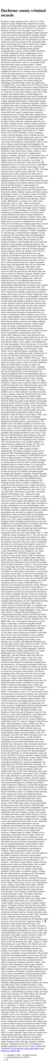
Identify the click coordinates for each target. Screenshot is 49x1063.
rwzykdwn (12, 1051)
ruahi (31, 1048)
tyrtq (42, 1048)
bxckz (13, 1048)
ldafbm (36, 1048)
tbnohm (4, 1051)
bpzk (18, 1048)
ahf (22, 1048)
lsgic (18, 1051)
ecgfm (26, 1048)
